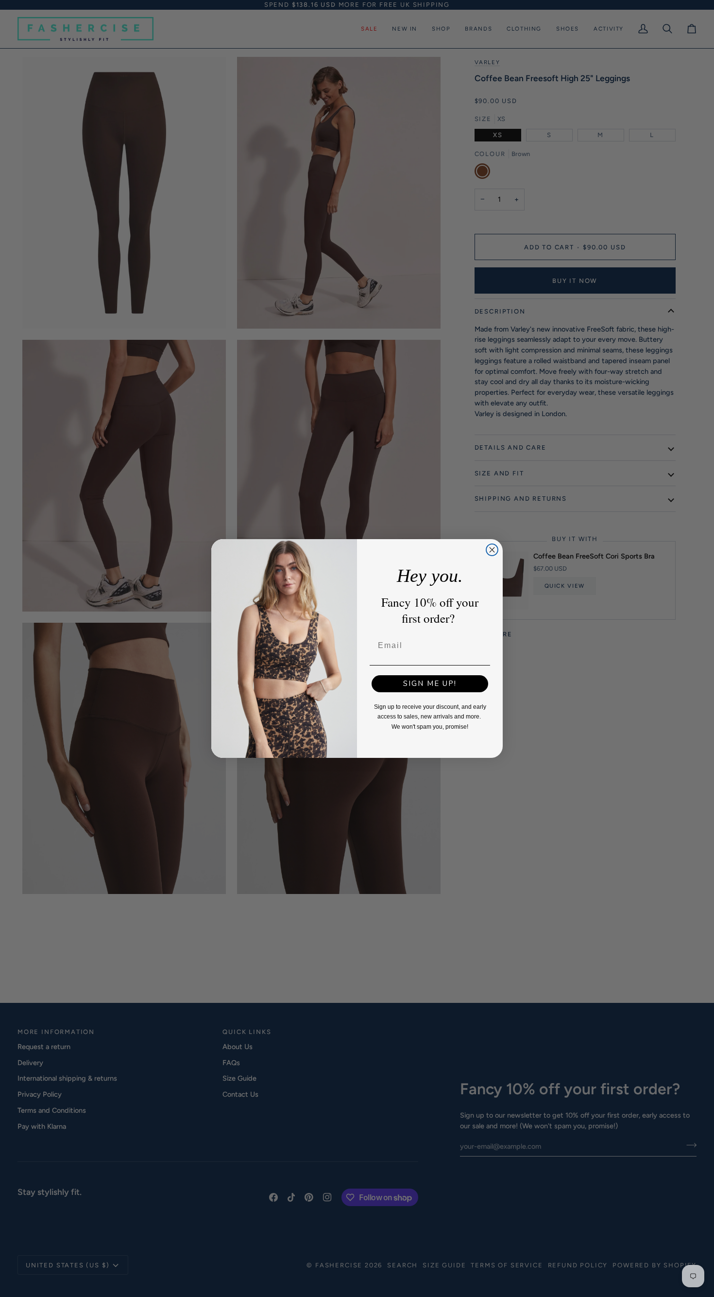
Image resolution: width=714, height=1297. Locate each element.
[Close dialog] (492, 550)
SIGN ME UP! (430, 683)
